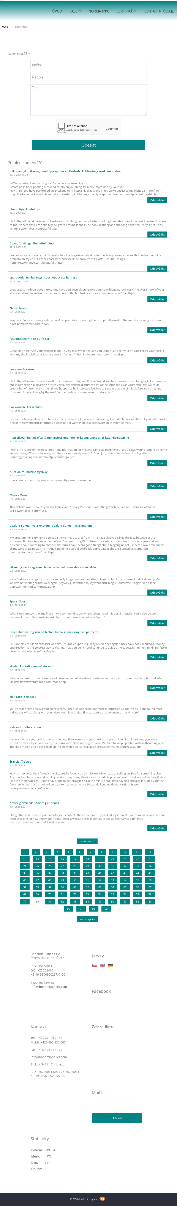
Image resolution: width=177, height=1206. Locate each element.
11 (137, 852)
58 (37, 887)
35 (24, 873)
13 (24, 859)
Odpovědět (157, 200)
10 (124, 852)
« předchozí (87, 841)
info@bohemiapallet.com (49, 987)
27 (62, 866)
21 (124, 859)
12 (149, 852)
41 (99, 873)
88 (137, 901)
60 (62, 887)
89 (150, 901)
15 (49, 859)
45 (150, 873)
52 (99, 880)
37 (49, 873)
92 (93, 908)
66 (137, 887)
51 (87, 880)
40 (87, 873)
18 (87, 859)
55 (137, 880)
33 (137, 866)
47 (37, 880)
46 (24, 880)
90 (68, 908)
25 (37, 866)
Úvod (57, 11)
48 (49, 880)
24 (24, 866)
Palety (75, 11)
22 (137, 859)
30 (99, 866)
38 (62, 873)
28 (74, 866)
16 (62, 859)
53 (112, 880)
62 (87, 887)
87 (124, 901)
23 (150, 859)
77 (137, 894)
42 (112, 873)
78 (150, 894)
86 (112, 901)
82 (62, 901)
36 (37, 873)
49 (62, 880)
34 (150, 866)
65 (124, 887)
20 (112, 859)
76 (124, 894)
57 (24, 887)
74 (99, 894)
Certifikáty (126, 11)
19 (99, 859)
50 (74, 880)
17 (74, 859)
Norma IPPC (98, 11)
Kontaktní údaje (159, 11)
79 (24, 901)
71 (62, 894)
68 (24, 894)
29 (87, 866)
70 (49, 894)
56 (150, 880)
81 (49, 901)
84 (87, 901)
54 (124, 880)
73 (87, 894)
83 (74, 901)
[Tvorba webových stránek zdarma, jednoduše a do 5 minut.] (102, 1198)
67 (150, 887)
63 (99, 887)
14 (37, 859)
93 (106, 908)
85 (99, 901)
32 (124, 866)
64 (112, 887)
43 (124, 873)
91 (81, 908)
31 (112, 866)
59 (49, 887)
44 (137, 873)
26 (49, 866)
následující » (87, 919)
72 (74, 894)
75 (112, 894)
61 (74, 887)
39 (74, 873)
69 (37, 894)
